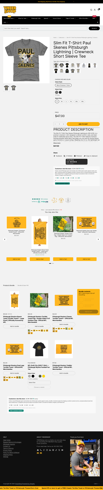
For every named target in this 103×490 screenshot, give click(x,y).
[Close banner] (101, 488)
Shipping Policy (8, 454)
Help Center (7, 440)
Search (94, 28)
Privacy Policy (7, 450)
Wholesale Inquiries (9, 444)
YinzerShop (18, 484)
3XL (82, 101)
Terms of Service (8, 448)
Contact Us (6, 446)
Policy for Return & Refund (11, 452)
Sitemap (5, 456)
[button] (91, 10)
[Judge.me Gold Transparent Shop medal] (54, 200)
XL (71, 101)
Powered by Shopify (28, 484)
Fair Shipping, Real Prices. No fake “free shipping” (51, 1)
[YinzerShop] (10, 10)
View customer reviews (62, 183)
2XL (76, 101)
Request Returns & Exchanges (12, 442)
